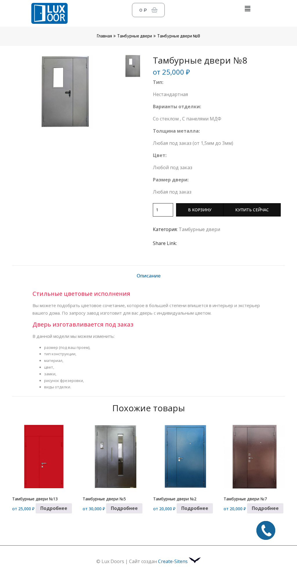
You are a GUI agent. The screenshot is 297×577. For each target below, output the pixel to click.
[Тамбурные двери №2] (184, 456)
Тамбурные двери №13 (35, 499)
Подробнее (53, 508)
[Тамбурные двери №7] (254, 456)
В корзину (199, 209)
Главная (104, 36)
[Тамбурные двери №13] (43, 456)
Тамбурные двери (134, 36)
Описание (149, 275)
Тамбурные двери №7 (245, 499)
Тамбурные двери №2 (174, 499)
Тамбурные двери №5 (104, 499)
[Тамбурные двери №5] (113, 456)
